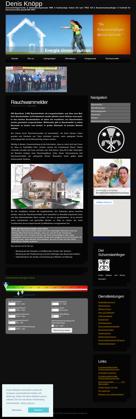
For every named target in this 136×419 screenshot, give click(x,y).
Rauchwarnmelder (112, 58)
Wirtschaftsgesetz (98, 111)
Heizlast (94, 118)
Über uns (30, 58)
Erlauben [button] (38, 410)
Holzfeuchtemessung (107, 337)
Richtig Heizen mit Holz (108, 387)
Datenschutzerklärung (100, 121)
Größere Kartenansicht (101, 238)
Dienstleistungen (98, 108)
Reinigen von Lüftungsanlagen (111, 394)
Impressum (96, 114)
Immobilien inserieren (107, 373)
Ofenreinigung (70, 58)
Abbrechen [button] (17, 410)
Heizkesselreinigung (106, 344)
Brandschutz (103, 319)
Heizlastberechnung (106, 302)
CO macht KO (104, 391)
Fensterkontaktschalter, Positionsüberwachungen (108, 368)
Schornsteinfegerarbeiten (109, 326)
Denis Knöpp (24, 3)
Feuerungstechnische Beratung (111, 340)
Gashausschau (104, 333)
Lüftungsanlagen (49, 58)
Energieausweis (90, 58)
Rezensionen (96, 104)
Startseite (14, 58)
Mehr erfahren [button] (27, 403)
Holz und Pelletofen (106, 313)
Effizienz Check (104, 309)
